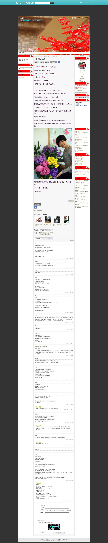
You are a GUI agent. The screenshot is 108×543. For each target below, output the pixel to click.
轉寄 (53, 229)
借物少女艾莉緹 (82, 169)
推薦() (44, 238)
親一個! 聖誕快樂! (79, 150)
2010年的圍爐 (78, 148)
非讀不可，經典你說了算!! (81, 188)
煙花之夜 (77, 151)
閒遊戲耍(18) (78, 163)
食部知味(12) (78, 156)
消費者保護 (48, 539)
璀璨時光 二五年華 (79, 191)
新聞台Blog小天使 (40, 346)
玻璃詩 (85, 173)
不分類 (40, 230)
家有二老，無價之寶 (38, 225)
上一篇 (52, 56)
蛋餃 (76, 169)
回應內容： (42, 512)
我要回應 (72, 240)
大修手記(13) (78, 160)
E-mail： (43, 507)
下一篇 (55, 56)
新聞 (81, 2)
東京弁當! (77, 184)
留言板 (82, 74)
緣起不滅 (80, 173)
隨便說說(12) (78, 164)
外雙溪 (86, 171)
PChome (87, 2)
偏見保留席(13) (78, 161)
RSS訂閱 (22, 67)
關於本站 (82, 72)
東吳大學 (81, 171)
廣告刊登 (43, 539)
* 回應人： (42, 505)
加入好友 (82, 78)
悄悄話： (43, 509)
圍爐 (76, 173)
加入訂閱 (22, 68)
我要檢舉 (71, 201)
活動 (23, 52)
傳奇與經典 (65, 224)
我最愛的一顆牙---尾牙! (80, 140)
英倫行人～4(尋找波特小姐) (81, 193)
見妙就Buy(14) (78, 158)
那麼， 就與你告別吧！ (57, 225)
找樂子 (22, 18)
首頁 (20, 52)
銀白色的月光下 (79, 131)
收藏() (49, 238)
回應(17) (38, 238)
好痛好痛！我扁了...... (47, 225)
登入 (92, 2)
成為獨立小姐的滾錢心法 (81, 92)
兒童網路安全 (54, 539)
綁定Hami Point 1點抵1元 (81, 88)
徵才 (67, 539)
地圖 (82, 76)
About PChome (61, 539)
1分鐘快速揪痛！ (79, 90)
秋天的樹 (82, 174)
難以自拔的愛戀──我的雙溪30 (46, 232)
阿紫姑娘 (39, 210)
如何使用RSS (28, 67)
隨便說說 (48, 230)
